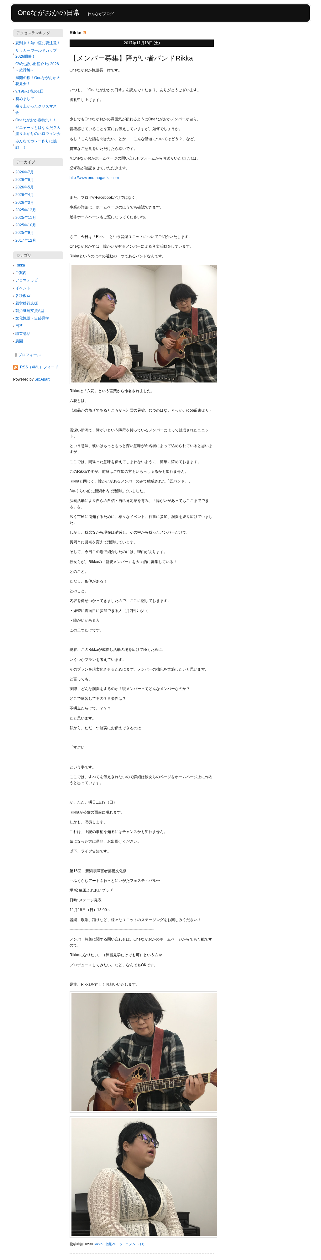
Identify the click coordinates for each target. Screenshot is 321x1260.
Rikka (20, 265)
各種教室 (22, 295)
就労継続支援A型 (29, 310)
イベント (22, 288)
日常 (19, 326)
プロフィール (29, 355)
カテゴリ (23, 255)
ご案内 (21, 273)
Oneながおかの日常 (49, 13)
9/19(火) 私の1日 (29, 91)
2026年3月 (24, 202)
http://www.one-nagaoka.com (94, 178)
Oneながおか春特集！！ (35, 120)
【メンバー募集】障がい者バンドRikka (131, 58)
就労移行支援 (26, 303)
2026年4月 (24, 194)
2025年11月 (25, 217)
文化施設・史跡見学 (32, 318)
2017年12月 (25, 240)
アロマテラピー (28, 280)
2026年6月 (24, 179)
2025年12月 (25, 210)
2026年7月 (24, 172)
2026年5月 (24, 187)
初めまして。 (26, 99)
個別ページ (114, 1244)
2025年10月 (25, 225)
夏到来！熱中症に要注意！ (38, 43)
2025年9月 (24, 232)
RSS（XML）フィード (39, 367)
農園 (19, 341)
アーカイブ (25, 162)
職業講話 (22, 333)
